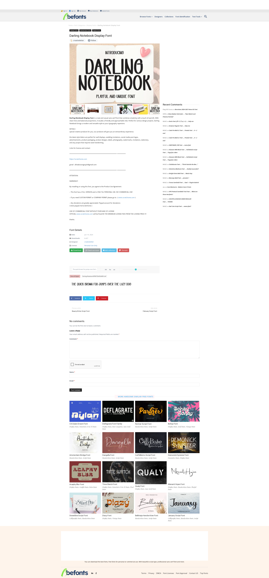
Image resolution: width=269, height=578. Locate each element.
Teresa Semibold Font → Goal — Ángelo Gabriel (184, 182)
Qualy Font (139, 486)
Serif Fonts (181, 427)
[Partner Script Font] (151, 411)
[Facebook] (96, 573)
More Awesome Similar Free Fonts (135, 396)
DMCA (158, 573)
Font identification (182, 16)
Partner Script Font (143, 424)
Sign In (64, 11)
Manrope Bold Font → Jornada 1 (179, 178)
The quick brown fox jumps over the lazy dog (101, 284)
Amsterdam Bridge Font (79, 455)
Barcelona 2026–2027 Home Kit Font (186, 109)
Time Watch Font (109, 484)
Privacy (151, 573)
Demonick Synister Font (178, 455)
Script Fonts (153, 427)
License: (74, 246)
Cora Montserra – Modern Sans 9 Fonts (179, 187)
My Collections (94, 11)
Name (72, 372)
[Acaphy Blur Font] (85, 472)
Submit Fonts (105, 11)
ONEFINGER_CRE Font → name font (180, 145)
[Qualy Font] (151, 473)
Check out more (93, 250)
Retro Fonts (93, 487)
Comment (73, 339)
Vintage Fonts (190, 427)
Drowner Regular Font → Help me (179, 126)
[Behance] (92, 573)
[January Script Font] (184, 503)
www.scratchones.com (126, 197)
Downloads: (76, 238)
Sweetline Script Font (78, 515)
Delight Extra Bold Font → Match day (180, 173)
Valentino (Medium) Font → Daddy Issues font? (184, 169)
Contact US (193, 573)
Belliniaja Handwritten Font (146, 515)
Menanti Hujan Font (176, 484)
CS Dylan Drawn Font (78, 424)
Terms (143, 573)
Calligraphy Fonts (75, 518)
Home (71, 25)
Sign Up (72, 11)
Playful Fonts (96, 30)
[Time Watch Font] (118, 472)
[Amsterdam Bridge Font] (85, 442)
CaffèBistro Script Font (145, 455)
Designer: (74, 242)
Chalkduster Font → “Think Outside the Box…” (183, 164)
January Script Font (176, 515)
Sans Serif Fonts (150, 489)
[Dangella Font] (118, 442)
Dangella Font (108, 455)
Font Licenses (168, 573)
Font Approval (181, 573)
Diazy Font (106, 515)
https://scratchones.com (78, 159)
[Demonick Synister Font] (184, 442)
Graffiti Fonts (83, 487)
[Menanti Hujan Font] (184, 472)
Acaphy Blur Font (76, 484)
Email (72, 381)
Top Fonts (204, 573)
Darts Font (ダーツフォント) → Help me (181, 121)
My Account (83, 11)
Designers (159, 16)
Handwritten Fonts (85, 30)
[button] (205, 17)
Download (77, 250)
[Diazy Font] (118, 503)
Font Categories (79, 25)
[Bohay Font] (184, 411)
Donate (124, 250)
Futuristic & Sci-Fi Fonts (87, 427)
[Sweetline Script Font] (85, 503)
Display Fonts (91, 25)
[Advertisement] (178, 64)
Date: (73, 235)
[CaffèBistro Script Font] (151, 442)
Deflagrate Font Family (112, 424)
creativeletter (89, 242)
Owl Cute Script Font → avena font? (180, 206)
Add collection (110, 250)
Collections (169, 16)
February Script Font (150, 311)
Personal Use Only (90, 246)
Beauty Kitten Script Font (81, 311)
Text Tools (196, 16)
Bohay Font (173, 424)
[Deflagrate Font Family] (118, 411)
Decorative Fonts (173, 458)
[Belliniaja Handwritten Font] (151, 503)
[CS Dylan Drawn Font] (85, 411)
